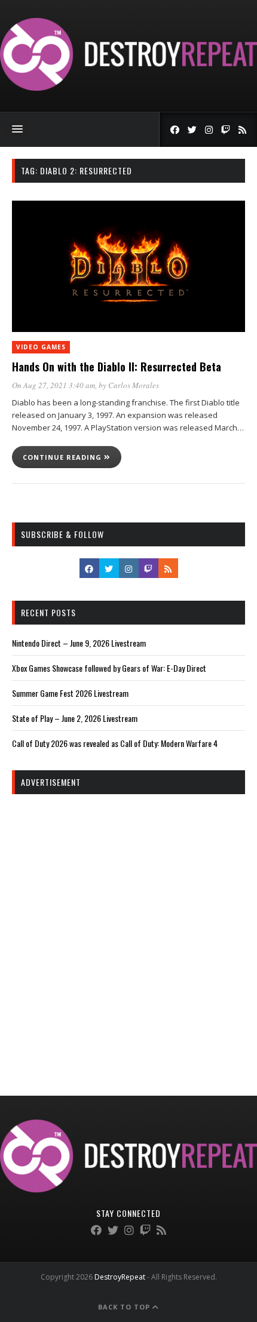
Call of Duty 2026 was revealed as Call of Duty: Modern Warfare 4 (115, 743)
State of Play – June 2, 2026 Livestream (74, 718)
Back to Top (125, 1306)
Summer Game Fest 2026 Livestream (70, 693)
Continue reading (63, 457)
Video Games (41, 347)
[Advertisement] (128, 934)
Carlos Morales (133, 385)
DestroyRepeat (119, 1277)
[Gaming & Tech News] (128, 87)
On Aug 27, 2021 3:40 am (53, 385)
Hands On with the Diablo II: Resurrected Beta (116, 366)
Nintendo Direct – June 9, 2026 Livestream (79, 643)
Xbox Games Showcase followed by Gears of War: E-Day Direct (109, 668)
